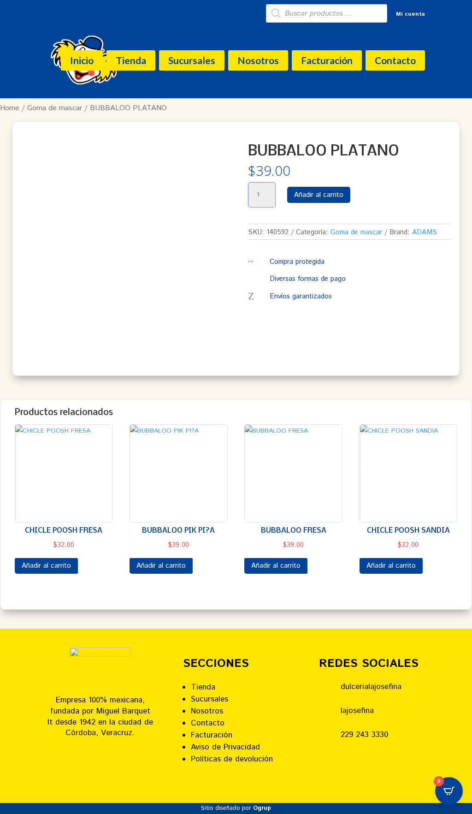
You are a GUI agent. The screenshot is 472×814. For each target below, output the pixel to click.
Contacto (395, 60)
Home (9, 108)
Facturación (327, 60)
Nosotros (258, 60)
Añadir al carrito (318, 195)
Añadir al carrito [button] (46, 565)
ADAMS (424, 232)
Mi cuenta (410, 15)
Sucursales (191, 60)
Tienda (131, 60)
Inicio (82, 60)
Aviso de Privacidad (225, 747)
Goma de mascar (54, 108)
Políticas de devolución (232, 759)
